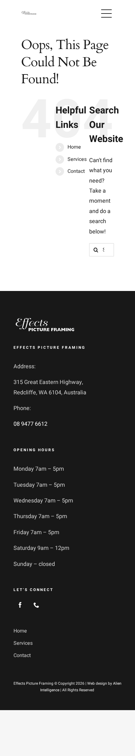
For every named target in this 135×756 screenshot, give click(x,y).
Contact (76, 171)
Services (77, 159)
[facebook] (20, 604)
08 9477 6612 (30, 424)
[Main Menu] (106, 13)
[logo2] (45, 319)
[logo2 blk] (29, 13)
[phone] (36, 604)
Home (74, 147)
